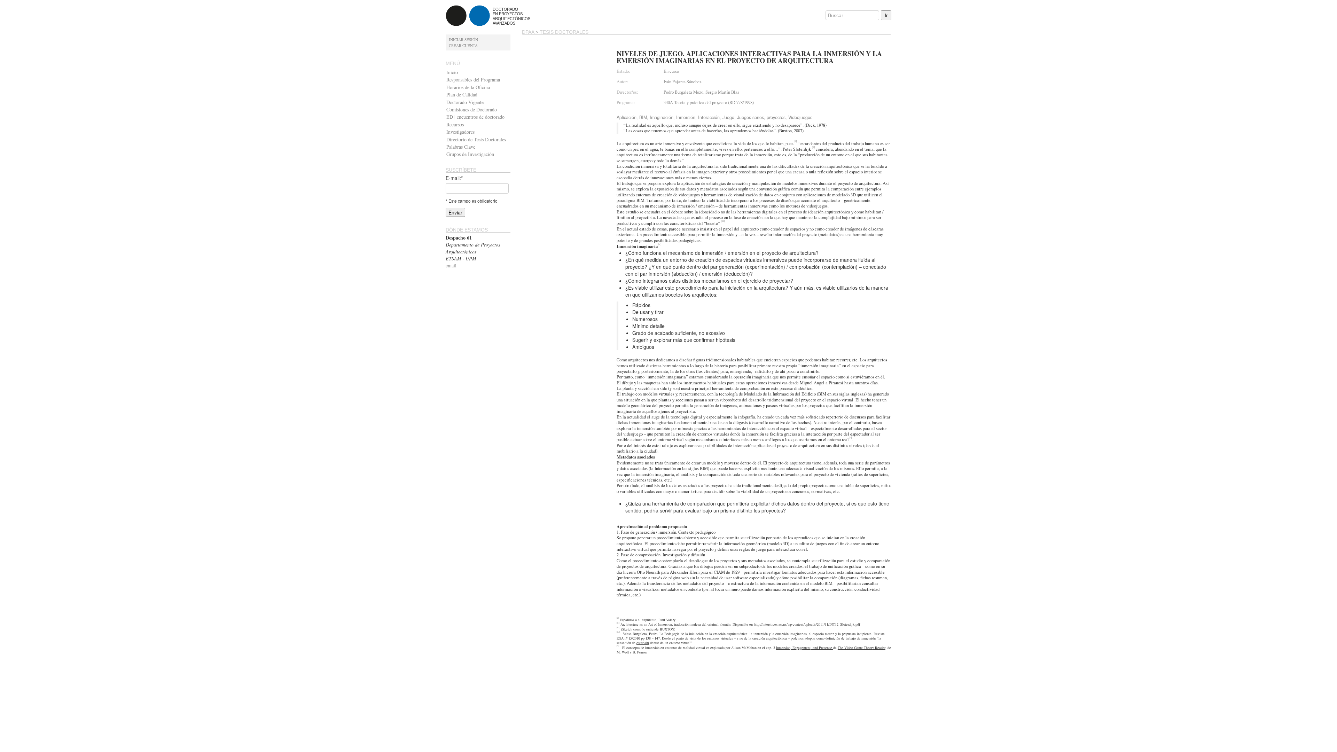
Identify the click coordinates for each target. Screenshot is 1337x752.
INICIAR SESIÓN (463, 39)
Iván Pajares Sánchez (683, 82)
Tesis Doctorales (564, 32)
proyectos (776, 117)
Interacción (709, 117)
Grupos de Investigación (470, 154)
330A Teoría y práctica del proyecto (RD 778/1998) (709, 102)
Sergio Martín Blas (722, 92)
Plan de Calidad (461, 94)
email (451, 265)
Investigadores (460, 131)
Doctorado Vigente (465, 102)
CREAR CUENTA (463, 45)
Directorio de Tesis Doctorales (476, 139)
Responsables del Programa (473, 79)
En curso (671, 71)
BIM (643, 117)
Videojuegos (800, 117)
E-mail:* (454, 177)
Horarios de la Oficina (468, 87)
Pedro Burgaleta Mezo (683, 92)
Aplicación (626, 117)
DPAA (528, 32)
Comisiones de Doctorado (471, 109)
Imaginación (661, 117)
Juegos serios (750, 117)
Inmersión (685, 117)
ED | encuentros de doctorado (475, 116)
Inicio (452, 72)
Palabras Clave (460, 146)
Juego (728, 117)
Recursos (455, 124)
